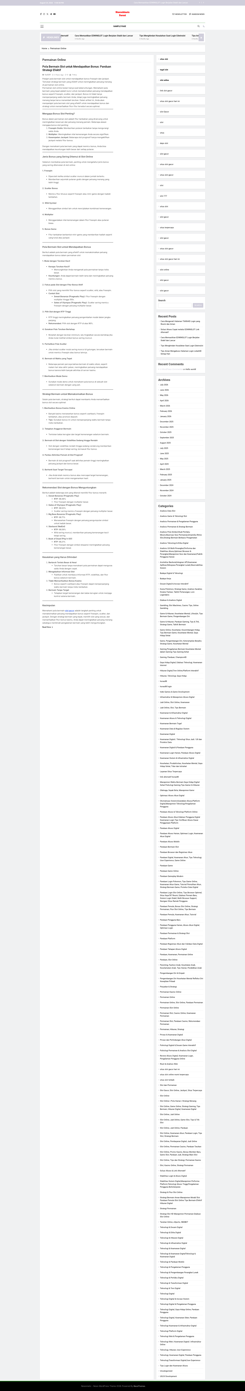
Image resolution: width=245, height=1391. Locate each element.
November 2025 (166, 427)
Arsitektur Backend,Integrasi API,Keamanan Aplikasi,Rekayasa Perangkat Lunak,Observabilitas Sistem (181, 565)
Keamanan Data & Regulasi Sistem (174, 729)
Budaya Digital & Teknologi (171, 573)
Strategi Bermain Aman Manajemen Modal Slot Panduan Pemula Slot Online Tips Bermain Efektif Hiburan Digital (181, 1200)
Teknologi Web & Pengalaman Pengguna (177, 1336)
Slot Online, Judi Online (170, 1114)
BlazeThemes (139, 1386)
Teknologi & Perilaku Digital (171, 1278)
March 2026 (165, 406)
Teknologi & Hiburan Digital (171, 1238)
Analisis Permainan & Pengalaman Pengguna (179, 521)
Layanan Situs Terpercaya (171, 771)
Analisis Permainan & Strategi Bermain (176, 527)
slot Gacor (164, 112)
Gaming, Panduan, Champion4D (173, 657)
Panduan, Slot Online (168, 960)
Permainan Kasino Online (170, 992)
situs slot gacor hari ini (170, 101)
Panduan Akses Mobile (170, 841)
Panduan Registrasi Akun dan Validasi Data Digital (181, 944)
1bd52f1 (48, 74)
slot (161, 122)
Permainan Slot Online (169, 1008)
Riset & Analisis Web (169, 1064)
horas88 (163, 681)
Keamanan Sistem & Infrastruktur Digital (177, 758)
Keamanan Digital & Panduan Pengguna (176, 747)
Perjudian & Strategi (168, 987)
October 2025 (165, 432)
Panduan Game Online (169, 871)
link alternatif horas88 (169, 777)
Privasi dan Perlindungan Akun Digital (176, 1040)
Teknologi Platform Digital (171, 1331)
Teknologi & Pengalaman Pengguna (175, 1267)
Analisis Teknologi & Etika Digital (174, 543)
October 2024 (165, 496)
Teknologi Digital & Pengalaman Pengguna (178, 1304)
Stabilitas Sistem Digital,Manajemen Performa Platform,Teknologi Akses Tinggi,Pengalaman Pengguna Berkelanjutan (179, 1184)
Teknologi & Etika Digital (170, 1232)
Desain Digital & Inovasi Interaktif (174, 584)
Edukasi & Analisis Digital (171, 600)
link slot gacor (166, 91)
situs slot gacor (166, 164)
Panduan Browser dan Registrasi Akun (176, 852)
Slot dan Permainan (168, 1085)
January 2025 (165, 480)
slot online (164, 270)
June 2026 (164, 390)
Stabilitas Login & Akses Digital (173, 1176)
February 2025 (166, 474)
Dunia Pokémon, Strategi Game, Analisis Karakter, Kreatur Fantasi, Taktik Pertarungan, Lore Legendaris (181, 592)
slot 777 (163, 196)
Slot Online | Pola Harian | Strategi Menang (178, 1101)
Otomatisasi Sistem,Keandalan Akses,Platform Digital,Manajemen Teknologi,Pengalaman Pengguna (180, 804)
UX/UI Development (168, 1376)
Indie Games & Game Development (174, 692)
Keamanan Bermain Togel (171, 723)
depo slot (164, 143)
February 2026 (166, 411)
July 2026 (164, 385)
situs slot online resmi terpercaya (174, 1074)
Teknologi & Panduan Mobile (172, 1262)
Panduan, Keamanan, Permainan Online (176, 954)
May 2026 (164, 395)
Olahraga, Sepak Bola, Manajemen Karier (177, 790)
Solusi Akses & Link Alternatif (172, 1171)
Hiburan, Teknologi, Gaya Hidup (173, 676)
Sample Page (119, 26)
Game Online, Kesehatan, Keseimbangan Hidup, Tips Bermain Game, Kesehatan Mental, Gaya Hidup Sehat (180, 633)
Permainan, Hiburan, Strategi (172, 1029)
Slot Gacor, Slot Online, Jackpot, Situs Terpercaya (181, 1090)
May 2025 (164, 459)
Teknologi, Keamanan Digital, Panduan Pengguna (180, 1355)
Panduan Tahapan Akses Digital (173, 949)
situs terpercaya (167, 227)
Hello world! (191, 369)
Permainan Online (167, 997)
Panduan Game (166, 866)
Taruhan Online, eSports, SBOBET (174, 1222)
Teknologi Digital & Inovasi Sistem (174, 1299)
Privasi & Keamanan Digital (171, 1035)
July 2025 (164, 448)
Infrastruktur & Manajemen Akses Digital (177, 697)
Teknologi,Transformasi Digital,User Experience (180, 1360)
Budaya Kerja (165, 578)
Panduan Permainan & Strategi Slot (175, 933)
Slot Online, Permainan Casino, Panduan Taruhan (180, 1146)
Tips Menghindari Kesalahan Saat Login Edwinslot (166, 3)
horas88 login (166, 686)
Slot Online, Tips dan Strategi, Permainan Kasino (180, 1160)
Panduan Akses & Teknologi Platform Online (179, 812)
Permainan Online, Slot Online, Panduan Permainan (181, 1002)
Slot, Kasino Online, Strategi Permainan (176, 1165)
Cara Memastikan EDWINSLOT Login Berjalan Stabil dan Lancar (64, 35)
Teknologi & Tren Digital (170, 1288)
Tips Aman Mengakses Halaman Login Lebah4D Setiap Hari (179, 35)
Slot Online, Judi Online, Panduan (174, 1128)
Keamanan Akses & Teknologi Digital (175, 718)
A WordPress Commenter (171, 369)
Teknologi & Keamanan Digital (173, 1248)
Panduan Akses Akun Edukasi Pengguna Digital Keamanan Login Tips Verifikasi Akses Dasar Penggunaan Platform (180, 820)
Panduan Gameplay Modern (171, 876)
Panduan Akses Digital (169, 828)
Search (162, 300)
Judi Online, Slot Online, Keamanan (174, 702)
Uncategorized (166, 1371)
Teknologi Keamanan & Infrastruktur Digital (178, 1326)
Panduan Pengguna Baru (170, 920)
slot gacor (69, 610)
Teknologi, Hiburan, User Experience (175, 1350)
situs (162, 133)
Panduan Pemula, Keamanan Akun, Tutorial (178, 914)
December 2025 (166, 422)
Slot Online (164, 1096)
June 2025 (164, 453)
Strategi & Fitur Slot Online (171, 1192)
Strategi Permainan (168, 1208)
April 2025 (164, 464)
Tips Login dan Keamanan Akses (174, 1366)
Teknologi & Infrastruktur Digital (173, 1243)
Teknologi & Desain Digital (171, 1227)
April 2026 (164, 400)
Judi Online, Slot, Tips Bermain (173, 708)
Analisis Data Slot (167, 511)
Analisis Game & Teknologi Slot (173, 516)
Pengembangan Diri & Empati (172, 973)
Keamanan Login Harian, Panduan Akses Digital (180, 753)
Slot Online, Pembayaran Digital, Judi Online (178, 1141)
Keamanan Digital (167, 734)
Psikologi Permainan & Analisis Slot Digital (178, 1050)
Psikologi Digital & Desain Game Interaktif (178, 1045)
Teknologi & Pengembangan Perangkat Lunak (179, 1272)
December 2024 (166, 485)
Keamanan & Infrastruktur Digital (174, 713)
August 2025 (165, 443)
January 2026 (165, 416)
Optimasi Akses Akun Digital (172, 795)
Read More (46, 627)
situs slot (164, 206)
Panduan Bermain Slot (169, 847)
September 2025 (167, 437)
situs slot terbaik (167, 1080)
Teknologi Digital (167, 1294)
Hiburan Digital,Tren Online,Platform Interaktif (179, 671)
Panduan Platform (167, 938)
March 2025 (165, 469)
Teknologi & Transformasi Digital (174, 1283)
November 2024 (166, 490)
